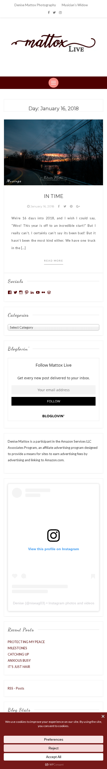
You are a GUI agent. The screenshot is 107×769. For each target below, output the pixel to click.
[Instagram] (60, 12)
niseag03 (37, 603)
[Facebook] (49, 12)
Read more (53, 260)
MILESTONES (17, 648)
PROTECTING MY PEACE (26, 642)
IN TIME (53, 196)
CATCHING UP (18, 654)
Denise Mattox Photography (35, 5)
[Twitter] (54, 12)
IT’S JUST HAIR (19, 667)
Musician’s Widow (75, 5)
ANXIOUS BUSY (19, 660)
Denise (18, 603)
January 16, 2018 (42, 206)
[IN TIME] (53, 152)
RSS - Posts (16, 688)
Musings (13, 181)
